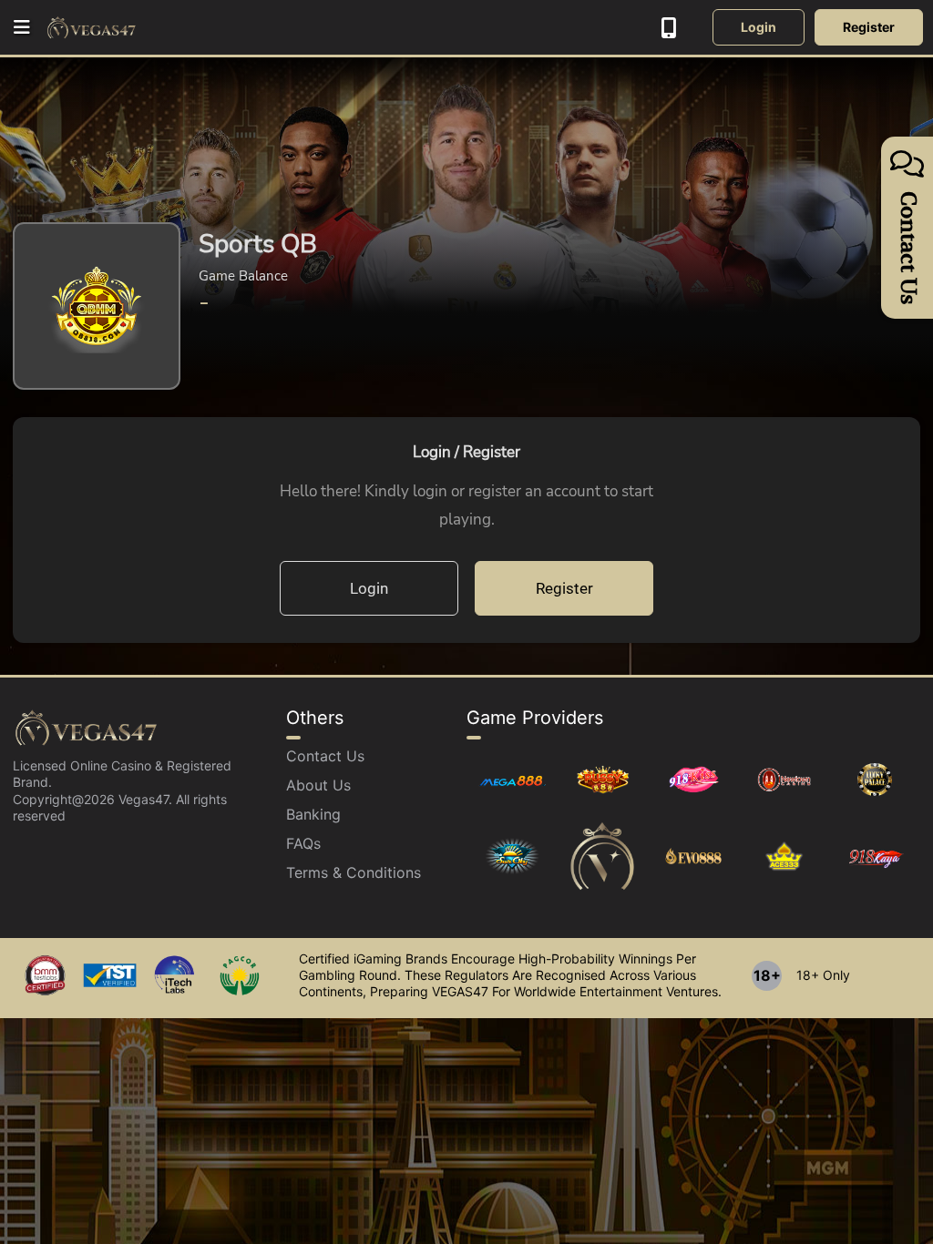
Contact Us (325, 756)
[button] (23, 27)
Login (758, 27)
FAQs (303, 843)
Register (869, 27)
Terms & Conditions (353, 872)
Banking (313, 814)
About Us (318, 785)
